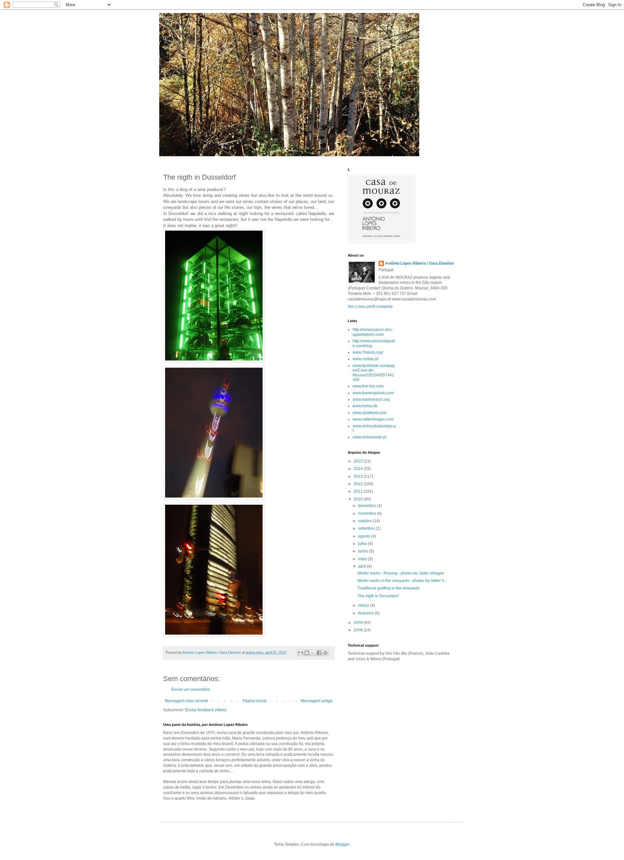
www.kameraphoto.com (373, 393)
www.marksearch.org (371, 399)
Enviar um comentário (190, 689)
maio (363, 559)
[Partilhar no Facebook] (319, 653)
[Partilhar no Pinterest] (325, 653)
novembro (367, 513)
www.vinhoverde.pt (369, 437)
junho (363, 551)
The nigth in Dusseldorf (378, 596)
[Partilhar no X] (313, 653)
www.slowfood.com (369, 413)
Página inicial (254, 701)
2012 (359, 484)
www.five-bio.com (368, 386)
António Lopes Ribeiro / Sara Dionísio (419, 263)
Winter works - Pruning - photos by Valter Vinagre (401, 573)
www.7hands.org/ (368, 352)
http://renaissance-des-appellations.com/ (373, 331)
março (364, 605)
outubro (365, 521)
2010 (359, 499)
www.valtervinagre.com (373, 419)
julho (363, 543)
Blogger (342, 844)
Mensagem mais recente (186, 701)
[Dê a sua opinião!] (307, 653)
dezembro (367, 505)
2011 (359, 491)
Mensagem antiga (316, 701)
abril (362, 566)
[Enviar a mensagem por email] (300, 653)
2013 (359, 476)
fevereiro (366, 613)
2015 (359, 461)
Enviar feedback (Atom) (206, 710)
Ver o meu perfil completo (370, 306)
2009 (359, 622)
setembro (367, 528)
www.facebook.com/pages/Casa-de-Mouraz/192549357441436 (374, 372)
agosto (364, 536)
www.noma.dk (365, 406)
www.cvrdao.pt (365, 359)
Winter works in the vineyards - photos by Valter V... (402, 580)
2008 (359, 630)
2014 (359, 468)
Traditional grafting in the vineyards (389, 588)
